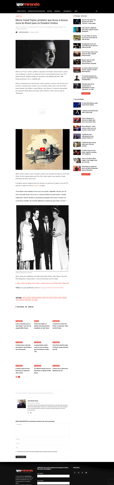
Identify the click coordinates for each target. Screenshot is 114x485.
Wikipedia (36, 185)
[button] (96, 11)
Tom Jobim (34, 300)
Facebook (55, 287)
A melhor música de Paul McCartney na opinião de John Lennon (23, 371)
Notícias (19, 16)
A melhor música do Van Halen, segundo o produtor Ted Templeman (89, 152)
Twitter (49, 287)
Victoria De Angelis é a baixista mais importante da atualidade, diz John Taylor (42, 326)
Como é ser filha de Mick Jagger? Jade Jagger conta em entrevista (89, 160)
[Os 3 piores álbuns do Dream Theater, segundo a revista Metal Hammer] (77, 69)
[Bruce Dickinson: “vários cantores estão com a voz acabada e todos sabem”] (77, 128)
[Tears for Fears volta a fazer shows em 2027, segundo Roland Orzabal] (77, 53)
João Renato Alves (23, 32)
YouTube (61, 287)
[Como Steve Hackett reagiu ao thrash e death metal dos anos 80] (61, 337)
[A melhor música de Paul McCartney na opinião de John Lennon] (24, 360)
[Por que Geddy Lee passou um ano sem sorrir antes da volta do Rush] (77, 37)
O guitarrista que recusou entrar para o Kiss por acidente (89, 144)
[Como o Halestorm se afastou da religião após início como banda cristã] (77, 120)
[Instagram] (30, 412)
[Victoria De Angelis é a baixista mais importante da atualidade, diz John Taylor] (42, 316)
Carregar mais (85, 93)
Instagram (43, 287)
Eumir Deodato (62, 297)
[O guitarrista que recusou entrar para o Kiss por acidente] (77, 144)
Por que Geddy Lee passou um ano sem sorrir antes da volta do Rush (89, 37)
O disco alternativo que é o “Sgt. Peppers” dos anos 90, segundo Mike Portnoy (23, 326)
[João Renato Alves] (17, 32)
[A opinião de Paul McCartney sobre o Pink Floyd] (77, 112)
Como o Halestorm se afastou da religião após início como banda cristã (88, 120)
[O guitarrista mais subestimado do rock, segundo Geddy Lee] (77, 136)
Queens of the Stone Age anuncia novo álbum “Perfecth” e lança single (89, 21)
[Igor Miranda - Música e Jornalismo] (28, 5)
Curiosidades (19, 321)
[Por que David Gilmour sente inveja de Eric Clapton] (77, 105)
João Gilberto (20, 300)
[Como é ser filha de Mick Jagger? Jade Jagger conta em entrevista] (77, 160)
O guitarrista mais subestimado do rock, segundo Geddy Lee (88, 136)
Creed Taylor (53, 297)
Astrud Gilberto (36, 297)
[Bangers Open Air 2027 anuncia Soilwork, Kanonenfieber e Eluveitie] (77, 61)
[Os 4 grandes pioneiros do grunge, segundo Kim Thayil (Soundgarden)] (77, 78)
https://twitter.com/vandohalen (33, 403)
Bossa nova (45, 297)
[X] (33, 36)
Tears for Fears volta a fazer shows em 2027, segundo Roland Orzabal (90, 53)
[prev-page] (17, 377)
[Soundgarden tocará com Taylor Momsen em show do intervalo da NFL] (77, 45)
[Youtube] (86, 478)
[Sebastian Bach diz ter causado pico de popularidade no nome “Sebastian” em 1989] (77, 86)
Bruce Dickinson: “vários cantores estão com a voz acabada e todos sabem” (89, 128)
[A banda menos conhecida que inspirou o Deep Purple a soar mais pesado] (24, 337)
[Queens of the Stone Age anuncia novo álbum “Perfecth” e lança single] (77, 21)
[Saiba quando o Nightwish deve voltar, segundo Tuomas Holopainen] (77, 29)
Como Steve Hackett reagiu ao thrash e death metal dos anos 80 (60, 347)
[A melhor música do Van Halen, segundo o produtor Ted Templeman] (77, 152)
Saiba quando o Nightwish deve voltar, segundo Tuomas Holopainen (90, 29)
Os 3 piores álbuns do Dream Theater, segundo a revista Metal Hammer (90, 69)
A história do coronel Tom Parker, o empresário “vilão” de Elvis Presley (60, 326)
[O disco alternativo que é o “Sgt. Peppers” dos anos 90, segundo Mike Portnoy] (24, 316)
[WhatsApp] (37, 36)
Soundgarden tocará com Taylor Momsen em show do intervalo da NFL (90, 45)
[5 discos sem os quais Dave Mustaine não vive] (61, 360)
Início (17, 393)
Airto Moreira (27, 297)
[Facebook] (30, 36)
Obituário (28, 300)
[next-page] (19, 377)
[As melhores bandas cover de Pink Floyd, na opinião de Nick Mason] (42, 360)
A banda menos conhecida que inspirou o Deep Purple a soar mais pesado (24, 347)
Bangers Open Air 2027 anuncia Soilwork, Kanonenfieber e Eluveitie (89, 61)
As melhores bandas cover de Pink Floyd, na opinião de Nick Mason (42, 371)
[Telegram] (40, 36)
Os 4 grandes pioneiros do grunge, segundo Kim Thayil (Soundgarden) (89, 77)
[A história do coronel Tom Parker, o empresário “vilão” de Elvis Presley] (61, 316)
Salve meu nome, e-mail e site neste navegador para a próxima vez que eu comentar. (37, 451)
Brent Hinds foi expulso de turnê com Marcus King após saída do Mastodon (90, 168)
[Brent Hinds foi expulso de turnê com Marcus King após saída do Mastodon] (77, 168)
